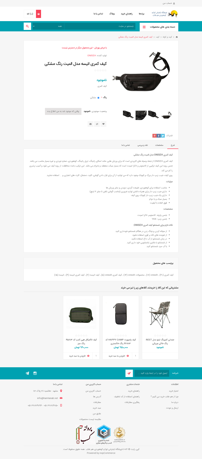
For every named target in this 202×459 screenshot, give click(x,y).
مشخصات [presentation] (159, 145)
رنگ (104, 97)
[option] (166, 116)
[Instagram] (35, 373)
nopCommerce (107, 453)
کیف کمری (168, 275)
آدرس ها (97, 397)
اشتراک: (169, 135)
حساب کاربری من (93, 391)
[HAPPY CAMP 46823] (121, 314)
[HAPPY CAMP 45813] (81, 314)
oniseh (154, 275)
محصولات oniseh (136, 275)
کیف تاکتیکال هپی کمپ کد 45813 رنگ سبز (81, 342)
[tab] (172, 145)
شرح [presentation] (173, 145)
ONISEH (91, 56)
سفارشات (97, 402)
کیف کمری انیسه (77, 275)
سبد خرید (97, 408)
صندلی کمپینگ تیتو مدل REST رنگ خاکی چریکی (160, 342)
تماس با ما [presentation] (126, 145)
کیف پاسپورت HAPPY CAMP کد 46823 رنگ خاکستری (120, 342)
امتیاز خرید (173, 391)
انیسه (61, 275)
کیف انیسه (94, 275)
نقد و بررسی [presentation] (142, 145)
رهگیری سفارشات (132, 402)
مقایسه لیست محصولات (90, 419)
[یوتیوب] (27, 373)
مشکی (93, 98)
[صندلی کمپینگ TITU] (160, 314)
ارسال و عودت (172, 408)
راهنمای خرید (134, 391)
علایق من (97, 414)
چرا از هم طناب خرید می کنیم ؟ (164, 397)
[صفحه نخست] (176, 37)
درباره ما (174, 402)
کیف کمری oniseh (113, 275)
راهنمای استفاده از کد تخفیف (127, 397)
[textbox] (99, 26)
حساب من (167, 3)
